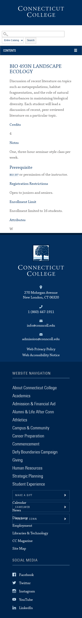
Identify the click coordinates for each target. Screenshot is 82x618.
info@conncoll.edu (41, 325)
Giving (17, 460)
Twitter (25, 583)
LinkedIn (26, 608)
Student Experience (28, 484)
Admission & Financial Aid (33, 404)
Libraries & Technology (30, 533)
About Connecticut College (34, 388)
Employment (22, 525)
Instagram (27, 591)
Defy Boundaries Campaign (35, 452)
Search (31, 40)
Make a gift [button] (23, 495)
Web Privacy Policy (41, 349)
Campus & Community (30, 428)
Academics (21, 396)
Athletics (19, 420)
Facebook (26, 575)
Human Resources (27, 468)
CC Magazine (22, 541)
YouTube (26, 599)
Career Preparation (28, 436)
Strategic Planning (27, 476)
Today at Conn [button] (26, 519)
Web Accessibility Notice (41, 355)
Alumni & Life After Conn (33, 412)
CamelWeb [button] (22, 507)
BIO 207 (14, 175)
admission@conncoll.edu (41, 339)
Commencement (25, 444)
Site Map (19, 548)
